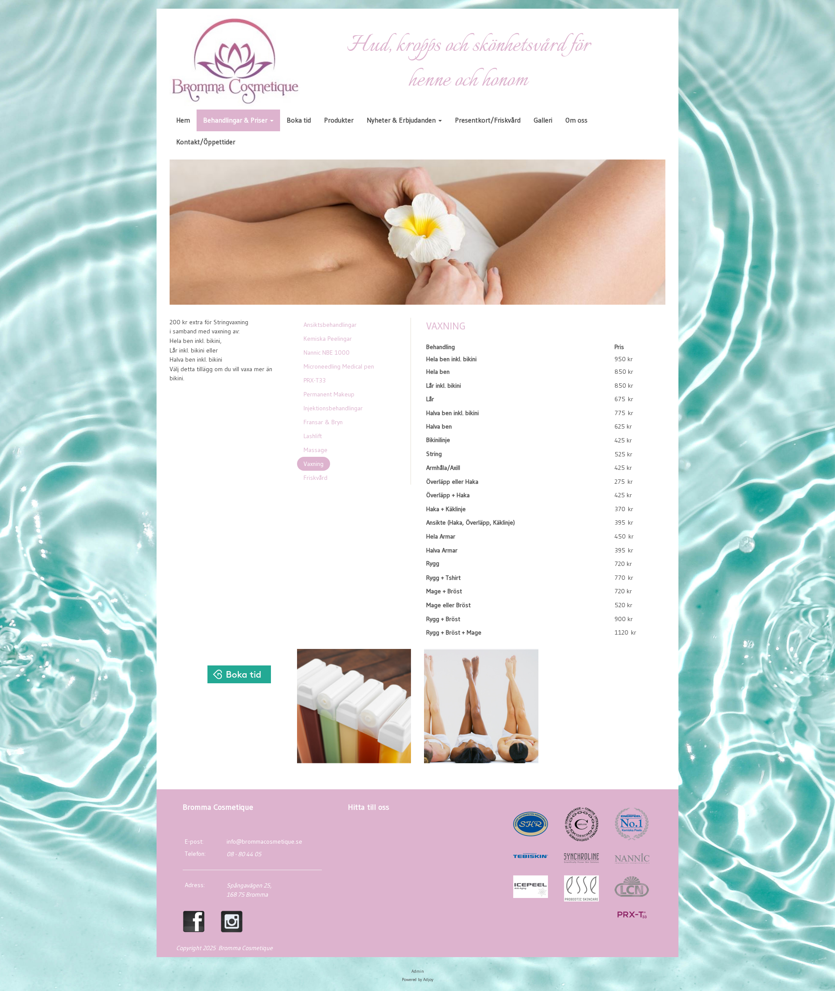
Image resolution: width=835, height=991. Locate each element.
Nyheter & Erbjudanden (402, 120)
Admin (417, 971)
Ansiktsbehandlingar (330, 325)
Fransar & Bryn (323, 422)
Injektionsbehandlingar (333, 408)
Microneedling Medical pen (339, 366)
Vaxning (314, 464)
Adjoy (428, 979)
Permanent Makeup (329, 394)
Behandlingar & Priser (236, 120)
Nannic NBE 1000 (327, 352)
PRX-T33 (315, 380)
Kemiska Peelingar (328, 339)
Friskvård (315, 478)
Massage (315, 450)
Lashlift (313, 436)
